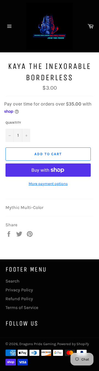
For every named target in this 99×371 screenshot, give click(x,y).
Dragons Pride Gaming (37, 344)
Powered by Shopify (73, 344)
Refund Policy (19, 298)
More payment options (48, 183)
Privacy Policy (19, 289)
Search (13, 281)
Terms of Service (22, 307)
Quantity (13, 123)
